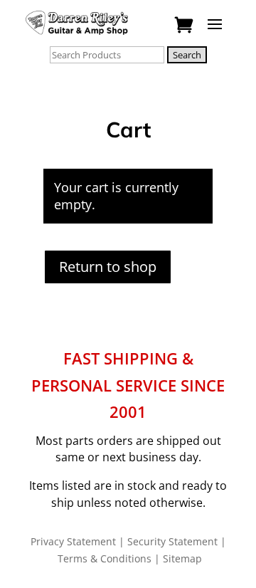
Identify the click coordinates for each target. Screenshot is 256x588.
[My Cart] (185, 25)
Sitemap (182, 558)
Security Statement (172, 541)
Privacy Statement (73, 541)
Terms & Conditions (104, 558)
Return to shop (107, 266)
